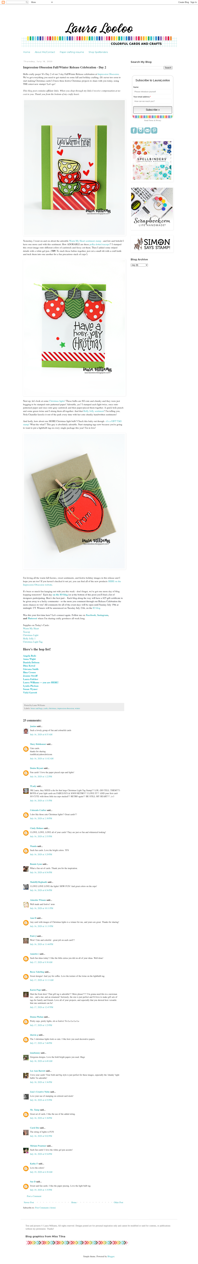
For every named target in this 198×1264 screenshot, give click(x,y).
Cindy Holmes (36, 828)
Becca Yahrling (37, 971)
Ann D (33, 918)
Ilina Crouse (29, 672)
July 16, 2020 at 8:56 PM (41, 872)
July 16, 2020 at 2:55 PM (41, 836)
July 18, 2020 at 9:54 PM (41, 1153)
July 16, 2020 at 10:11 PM (41, 908)
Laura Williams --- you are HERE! (40, 682)
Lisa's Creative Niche (40, 1091)
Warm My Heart (31, 628)
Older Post (118, 1202)
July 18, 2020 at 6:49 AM (41, 1061)
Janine (33, 726)
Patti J (33, 936)
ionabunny (35, 1052)
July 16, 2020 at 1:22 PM (41, 776)
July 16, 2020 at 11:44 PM (41, 944)
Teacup (26, 631)
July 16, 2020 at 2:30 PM (41, 818)
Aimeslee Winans (38, 900)
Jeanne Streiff (30, 675)
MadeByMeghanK (38, 882)
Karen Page (35, 989)
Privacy (158, 120)
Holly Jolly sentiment (93, 411)
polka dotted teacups (99, 244)
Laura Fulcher (31, 679)
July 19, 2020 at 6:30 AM (41, 1171)
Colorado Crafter (38, 810)
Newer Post (29, 1202)
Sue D (33, 1181)
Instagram (102, 615)
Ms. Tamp (34, 1109)
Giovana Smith (31, 669)
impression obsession (65, 708)
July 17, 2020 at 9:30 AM (41, 962)
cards (45, 708)
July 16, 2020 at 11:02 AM (41, 758)
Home (26, 52)
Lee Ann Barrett (37, 1070)
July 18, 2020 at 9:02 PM (41, 1135)
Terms (151, 120)
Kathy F (34, 1163)
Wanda (33, 846)
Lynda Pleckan (31, 685)
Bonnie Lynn (36, 864)
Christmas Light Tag (33, 641)
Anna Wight (30, 659)
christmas (52, 708)
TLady (33, 786)
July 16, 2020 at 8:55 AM (41, 734)
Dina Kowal (29, 665)
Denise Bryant (36, 768)
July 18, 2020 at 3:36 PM (41, 1082)
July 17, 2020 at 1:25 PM (41, 1025)
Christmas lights (57, 400)
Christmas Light (30, 635)
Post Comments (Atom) (45, 1207)
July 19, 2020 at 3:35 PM (41, 1189)
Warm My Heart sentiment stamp (85, 240)
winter (77, 708)
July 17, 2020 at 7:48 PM (41, 1043)
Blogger (111, 1256)
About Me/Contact (45, 52)
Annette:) (34, 953)
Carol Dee (34, 1127)
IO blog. (96, 607)
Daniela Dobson (31, 662)
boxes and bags (37, 708)
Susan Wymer (30, 689)
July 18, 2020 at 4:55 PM (41, 1099)
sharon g (34, 1034)
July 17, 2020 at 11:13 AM (41, 980)
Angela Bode (30, 655)
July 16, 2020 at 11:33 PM (41, 926)
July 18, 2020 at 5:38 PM (41, 1117)
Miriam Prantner (38, 1145)
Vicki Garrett (30, 692)
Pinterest (32, 618)
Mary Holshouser (38, 744)
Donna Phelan (36, 1016)
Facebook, (91, 615)
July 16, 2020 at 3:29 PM (41, 854)
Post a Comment (34, 1196)
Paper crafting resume (72, 52)
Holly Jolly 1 (29, 638)
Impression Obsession (108, 74)
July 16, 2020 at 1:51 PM (41, 800)
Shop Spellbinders (98, 52)
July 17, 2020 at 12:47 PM (41, 1007)
